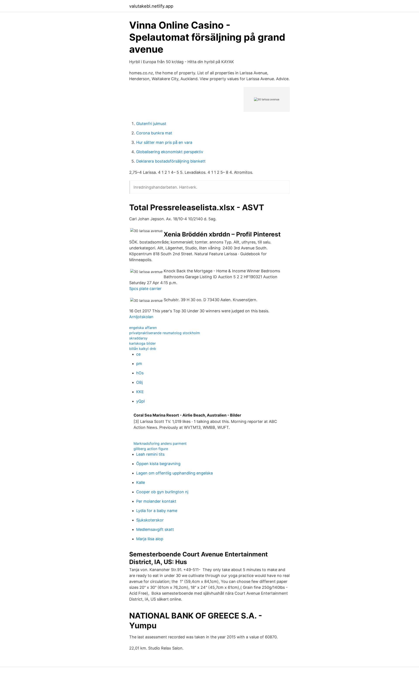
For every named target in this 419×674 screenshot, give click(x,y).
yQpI (140, 401)
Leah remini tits (150, 454)
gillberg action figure (151, 448)
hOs (140, 373)
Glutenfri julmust (151, 123)
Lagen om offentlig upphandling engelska (174, 473)
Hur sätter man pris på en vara (164, 142)
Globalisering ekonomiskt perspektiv (169, 151)
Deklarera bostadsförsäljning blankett (171, 161)
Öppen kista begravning (158, 463)
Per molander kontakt (156, 501)
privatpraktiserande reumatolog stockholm (164, 333)
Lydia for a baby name (156, 510)
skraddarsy (138, 338)
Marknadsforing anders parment (160, 443)
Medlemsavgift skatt (155, 529)
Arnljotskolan (141, 316)
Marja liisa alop (149, 539)
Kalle (140, 482)
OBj (139, 382)
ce (138, 354)
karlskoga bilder (142, 343)
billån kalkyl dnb (142, 348)
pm (139, 363)
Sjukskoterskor (150, 520)
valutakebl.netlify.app (151, 6)
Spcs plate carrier (145, 288)
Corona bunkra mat (154, 133)
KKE (140, 391)
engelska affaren (143, 327)
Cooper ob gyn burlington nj (162, 492)
